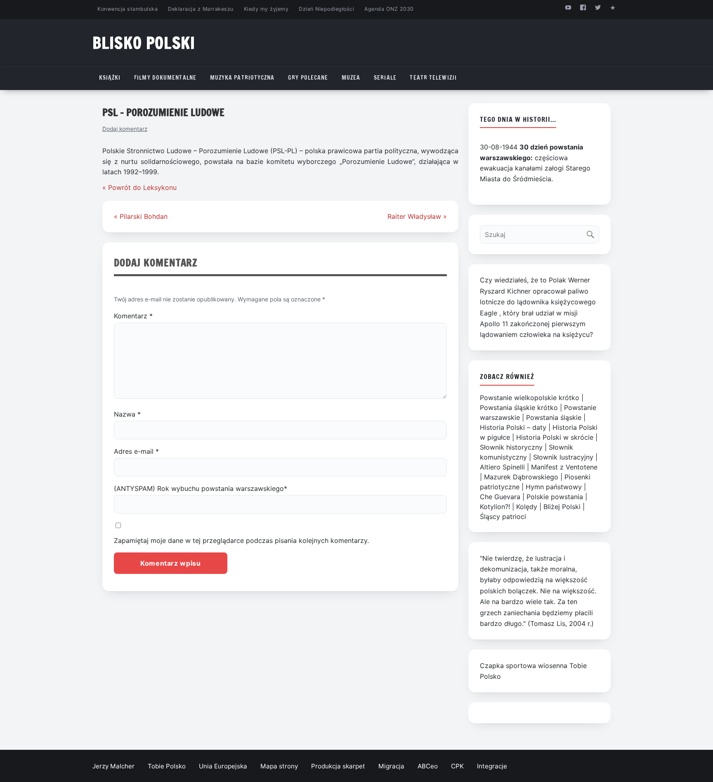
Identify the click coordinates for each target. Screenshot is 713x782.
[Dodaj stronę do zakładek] (613, 7)
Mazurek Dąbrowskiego (521, 477)
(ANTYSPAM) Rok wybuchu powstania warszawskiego (200, 488)
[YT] (568, 7)
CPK (457, 766)
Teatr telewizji (433, 77)
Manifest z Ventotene (564, 467)
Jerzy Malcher (113, 766)
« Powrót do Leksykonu (139, 187)
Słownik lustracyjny (563, 457)
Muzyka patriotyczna (242, 77)
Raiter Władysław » (417, 216)
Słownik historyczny (511, 447)
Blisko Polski (143, 42)
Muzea (351, 77)
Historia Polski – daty (513, 427)
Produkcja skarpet (338, 766)
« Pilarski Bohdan (141, 216)
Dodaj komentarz (124, 129)
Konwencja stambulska (127, 9)
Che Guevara (500, 497)
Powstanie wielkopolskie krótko (529, 397)
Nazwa (127, 414)
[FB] (583, 7)
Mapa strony (279, 766)
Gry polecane (308, 77)
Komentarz (133, 316)
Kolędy (526, 506)
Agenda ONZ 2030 (389, 9)
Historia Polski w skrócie (554, 437)
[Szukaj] (592, 232)
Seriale (385, 77)
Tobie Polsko (167, 766)
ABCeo (428, 766)
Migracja (391, 766)
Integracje (492, 766)
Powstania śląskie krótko (519, 407)
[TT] (598, 7)
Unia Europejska (223, 766)
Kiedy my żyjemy (266, 9)
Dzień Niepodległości (326, 9)
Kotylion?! (495, 506)
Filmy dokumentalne (165, 77)
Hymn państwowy (554, 487)
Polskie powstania (554, 497)
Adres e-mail (136, 451)
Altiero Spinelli (502, 467)
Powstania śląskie (553, 417)
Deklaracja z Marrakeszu (200, 9)
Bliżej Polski (562, 506)
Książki (110, 77)
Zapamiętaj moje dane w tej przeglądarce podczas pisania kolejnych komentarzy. (241, 540)
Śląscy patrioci (503, 516)
